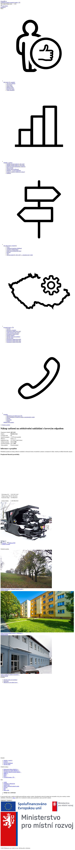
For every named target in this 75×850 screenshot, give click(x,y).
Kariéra (8, 421)
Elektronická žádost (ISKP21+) (11, 769)
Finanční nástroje (10, 335)
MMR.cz (6, 773)
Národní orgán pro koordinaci (13, 336)
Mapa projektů (9, 168)
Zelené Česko (9, 86)
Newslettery (11, 422)
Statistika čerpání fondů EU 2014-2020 (15, 165)
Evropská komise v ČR (9, 777)
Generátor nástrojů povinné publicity (12, 772)
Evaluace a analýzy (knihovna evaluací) (15, 172)
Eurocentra (8, 419)
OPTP (5, 774)
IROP (5, 776)
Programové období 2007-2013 (13, 340)
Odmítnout (3, 800)
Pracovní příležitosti (8, 763)
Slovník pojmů (9, 338)
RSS (5, 788)
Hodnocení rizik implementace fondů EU (15, 166)
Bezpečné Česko (10, 88)
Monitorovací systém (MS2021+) (12, 770)
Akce (7, 253)
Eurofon (8, 418)
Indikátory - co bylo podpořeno (13, 170)
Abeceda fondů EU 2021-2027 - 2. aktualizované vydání (19, 255)
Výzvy (8, 247)
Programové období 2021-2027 (13, 331)
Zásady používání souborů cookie (11, 786)
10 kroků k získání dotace (12, 249)
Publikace (8, 173)
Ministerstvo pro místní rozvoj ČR (14, 415)
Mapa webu (6, 790)
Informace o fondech (11, 330)
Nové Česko (9, 84)
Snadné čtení (6, 785)
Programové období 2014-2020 (13, 339)
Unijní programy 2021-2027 (12, 332)
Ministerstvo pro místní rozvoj (11, 682)
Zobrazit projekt (4, 590)
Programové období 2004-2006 (13, 342)
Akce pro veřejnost (10, 83)
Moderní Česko (10, 87)
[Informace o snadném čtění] (37, 756)
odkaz (14, 797)
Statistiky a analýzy (8, 760)
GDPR (5, 782)
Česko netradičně (10, 90)
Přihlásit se (3, 7)
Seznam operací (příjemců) (12, 169)
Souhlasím (9, 800)
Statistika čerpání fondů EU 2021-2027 (15, 164)
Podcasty (8, 252)
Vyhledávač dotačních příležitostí (14, 248)
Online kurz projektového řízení (13, 251)
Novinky (8, 328)
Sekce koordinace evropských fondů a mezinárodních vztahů (20, 417)
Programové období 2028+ (12, 334)
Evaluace (6, 761)
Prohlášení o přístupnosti (9, 783)
